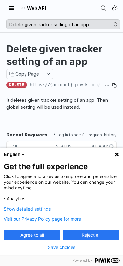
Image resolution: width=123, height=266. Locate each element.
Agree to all (32, 235)
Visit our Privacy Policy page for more (42, 219)
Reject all (91, 235)
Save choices (61, 247)
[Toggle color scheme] (115, 8)
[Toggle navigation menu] (11, 8)
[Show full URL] (107, 85)
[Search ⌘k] (103, 8)
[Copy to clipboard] (114, 85)
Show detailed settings (27, 208)
